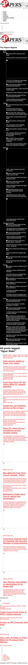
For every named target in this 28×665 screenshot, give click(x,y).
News (4, 13)
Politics (5, 14)
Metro (4, 20)
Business (5, 16)
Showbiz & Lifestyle (8, 17)
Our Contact (6, 657)
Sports (5, 19)
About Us (5, 656)
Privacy (5, 660)
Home (4, 11)
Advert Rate (6, 659)
